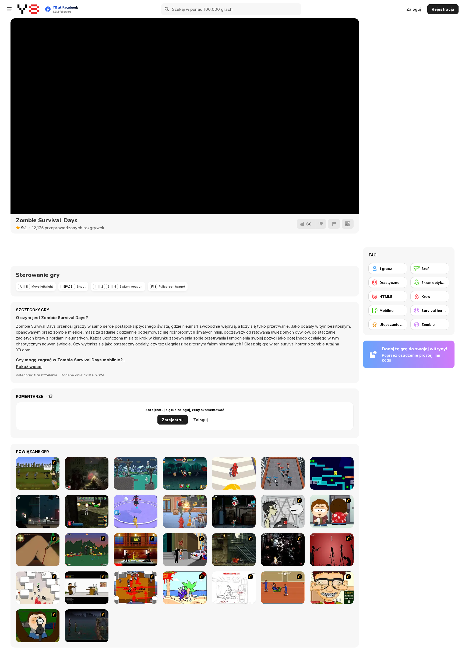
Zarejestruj (173, 420)
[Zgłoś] (334, 224)
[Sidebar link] (9, 9)
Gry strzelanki (45, 375)
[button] (29, 367)
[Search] (167, 9)
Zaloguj (413, 9)
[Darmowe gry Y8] (28, 9)
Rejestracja (443, 9)
